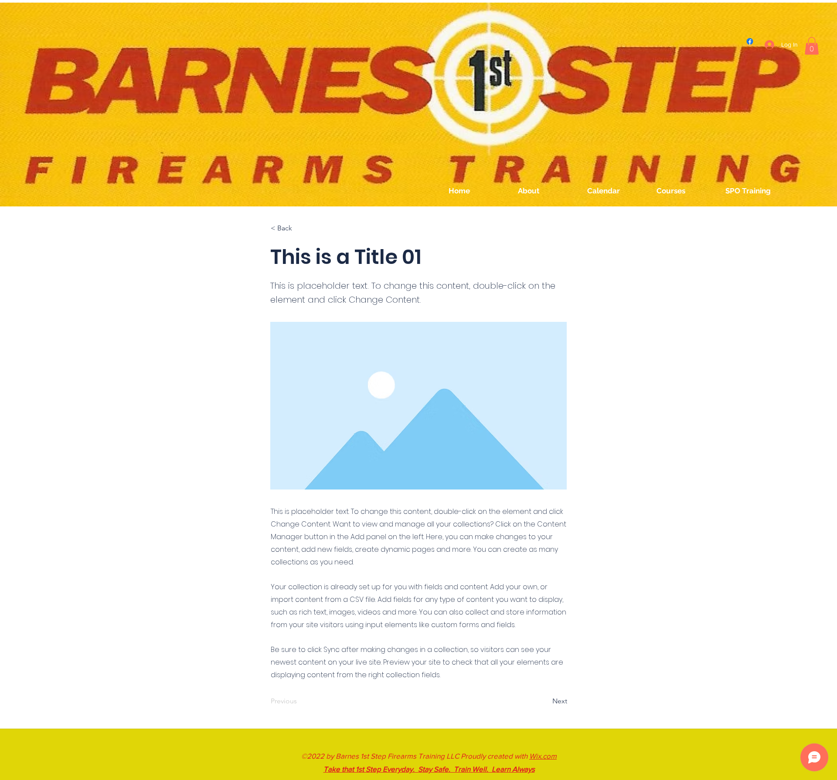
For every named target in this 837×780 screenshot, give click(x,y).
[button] (811, 46)
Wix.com (543, 756)
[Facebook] (749, 41)
